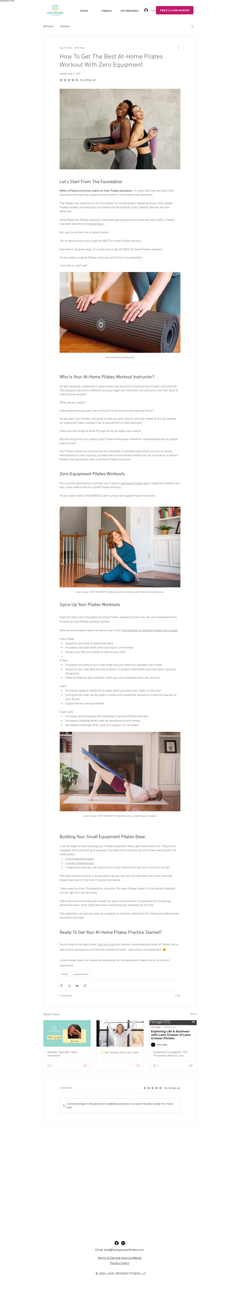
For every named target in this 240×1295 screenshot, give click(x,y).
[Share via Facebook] (61, 985)
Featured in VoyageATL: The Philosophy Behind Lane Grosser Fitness (170, 1054)
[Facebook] (117, 1243)
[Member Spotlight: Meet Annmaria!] (67, 1033)
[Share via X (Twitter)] (69, 985)
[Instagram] (123, 1243)
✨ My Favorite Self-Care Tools (119, 1052)
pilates (65, 974)
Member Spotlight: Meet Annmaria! (62, 1054)
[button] (129, 10)
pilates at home (81, 974)
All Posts (48, 26)
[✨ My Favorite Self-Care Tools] (120, 1033)
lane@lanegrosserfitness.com (124, 1250)
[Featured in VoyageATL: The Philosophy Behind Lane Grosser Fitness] (173, 1033)
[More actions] (178, 48)
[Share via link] (85, 985)
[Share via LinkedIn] (77, 985)
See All (193, 1014)
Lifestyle (65, 26)
